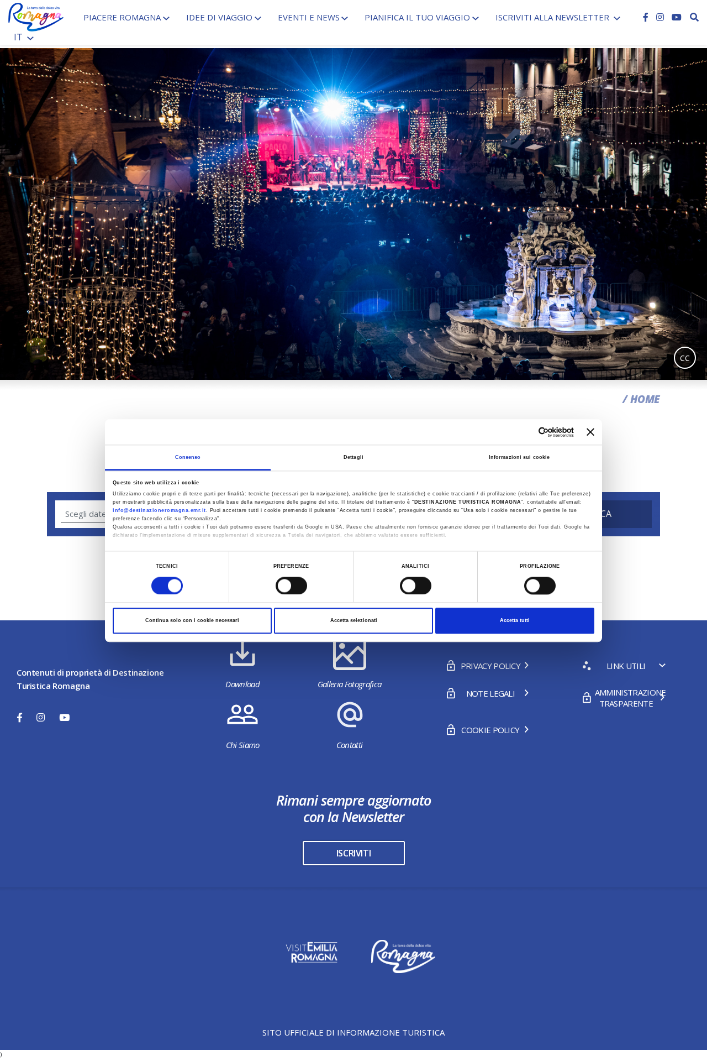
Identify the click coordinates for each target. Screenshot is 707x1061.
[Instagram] (661, 17)
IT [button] (19, 37)
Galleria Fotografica (349, 683)
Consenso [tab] (188, 457)
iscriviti (353, 853)
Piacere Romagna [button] (122, 17)
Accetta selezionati (353, 621)
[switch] (291, 585)
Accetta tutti (515, 621)
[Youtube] (677, 17)
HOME (645, 399)
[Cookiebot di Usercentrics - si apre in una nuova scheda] (525, 432)
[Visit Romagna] (36, 16)
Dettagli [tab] (353, 457)
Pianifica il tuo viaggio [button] (417, 17)
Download (242, 683)
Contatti (349, 744)
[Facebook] (647, 17)
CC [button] (685, 358)
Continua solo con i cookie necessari (192, 621)
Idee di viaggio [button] (219, 17)
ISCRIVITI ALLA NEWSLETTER (553, 17)
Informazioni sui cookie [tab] (519, 457)
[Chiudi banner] (590, 432)
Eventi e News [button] (309, 17)
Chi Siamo (243, 744)
